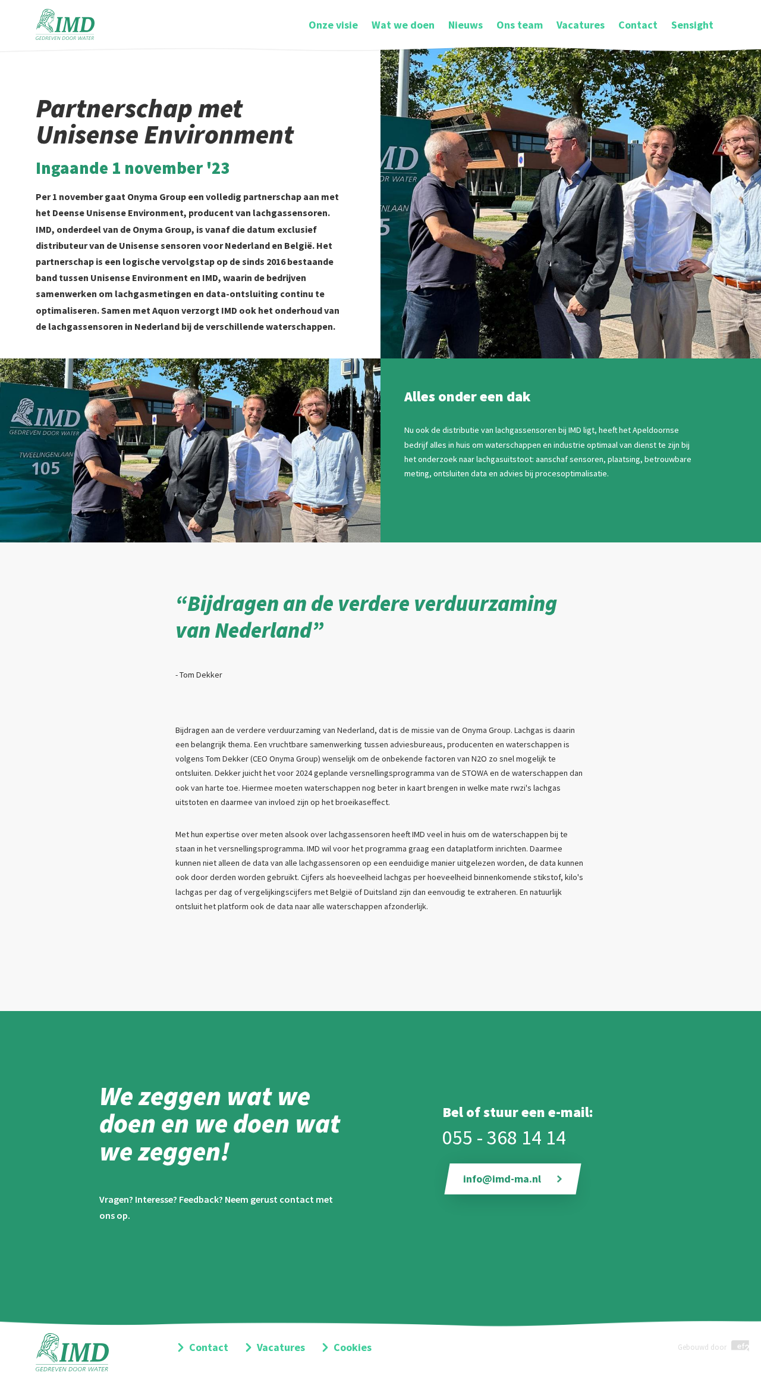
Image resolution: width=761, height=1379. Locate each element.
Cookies (353, 1347)
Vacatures (580, 25)
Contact (638, 25)
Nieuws (465, 25)
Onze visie (333, 25)
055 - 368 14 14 (504, 1137)
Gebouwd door (703, 1347)
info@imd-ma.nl (502, 1178)
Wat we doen (403, 25)
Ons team (519, 25)
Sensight (692, 25)
